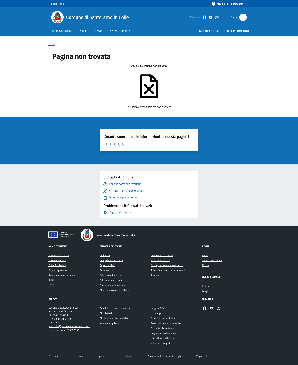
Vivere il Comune (120, 31)
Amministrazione (62, 31)
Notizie (205, 265)
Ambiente (105, 255)
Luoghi (205, 291)
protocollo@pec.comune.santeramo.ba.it (69, 326)
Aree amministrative (58, 255)
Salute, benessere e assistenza (167, 265)
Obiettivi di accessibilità (163, 318)
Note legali (156, 313)
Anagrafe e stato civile (111, 260)
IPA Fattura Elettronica (162, 338)
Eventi (205, 286)
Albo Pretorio (106, 313)
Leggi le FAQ (157, 308)
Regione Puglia (57, 3)
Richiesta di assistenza (162, 328)
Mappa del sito (203, 356)
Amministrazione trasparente (115, 308)
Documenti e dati (57, 260)
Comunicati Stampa (212, 260)
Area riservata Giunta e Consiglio (164, 356)
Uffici (51, 285)
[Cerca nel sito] (243, 17)
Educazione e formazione (112, 285)
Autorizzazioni (107, 270)
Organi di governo (57, 270)
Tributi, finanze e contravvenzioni (168, 270)
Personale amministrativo (61, 275)
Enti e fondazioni (57, 265)
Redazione (128, 356)
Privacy (79, 356)
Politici (51, 280)
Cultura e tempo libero (111, 280)
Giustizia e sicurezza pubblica (114, 290)
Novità (83, 31)
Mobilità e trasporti (160, 260)
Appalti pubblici (107, 265)
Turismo (155, 275)
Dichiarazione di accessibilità (114, 318)
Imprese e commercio (162, 255)
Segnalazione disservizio (163, 333)
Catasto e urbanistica (110, 275)
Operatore (103, 356)
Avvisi (205, 255)
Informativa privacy (110, 323)
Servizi (99, 31)
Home (51, 44)
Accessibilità (54, 356)
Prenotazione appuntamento (166, 323)
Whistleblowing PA (160, 343)
